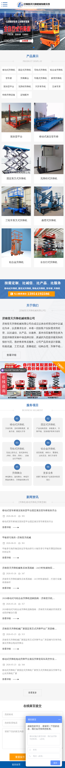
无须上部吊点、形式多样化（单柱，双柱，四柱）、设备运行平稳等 (17, 455)
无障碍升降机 (24, 86)
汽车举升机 (40, 86)
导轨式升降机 (40, 70)
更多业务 (48, 473)
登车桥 (9, 78)
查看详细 (11, 355)
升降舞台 (24, 78)
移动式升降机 (8, 70)
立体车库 (56, 86)
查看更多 (32, 693)
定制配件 (24, 95)
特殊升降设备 (8, 95)
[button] (31, 47)
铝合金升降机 (56, 70)
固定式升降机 (24, 70)
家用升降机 (56, 78)
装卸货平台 (8, 86)
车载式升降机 (40, 78)
